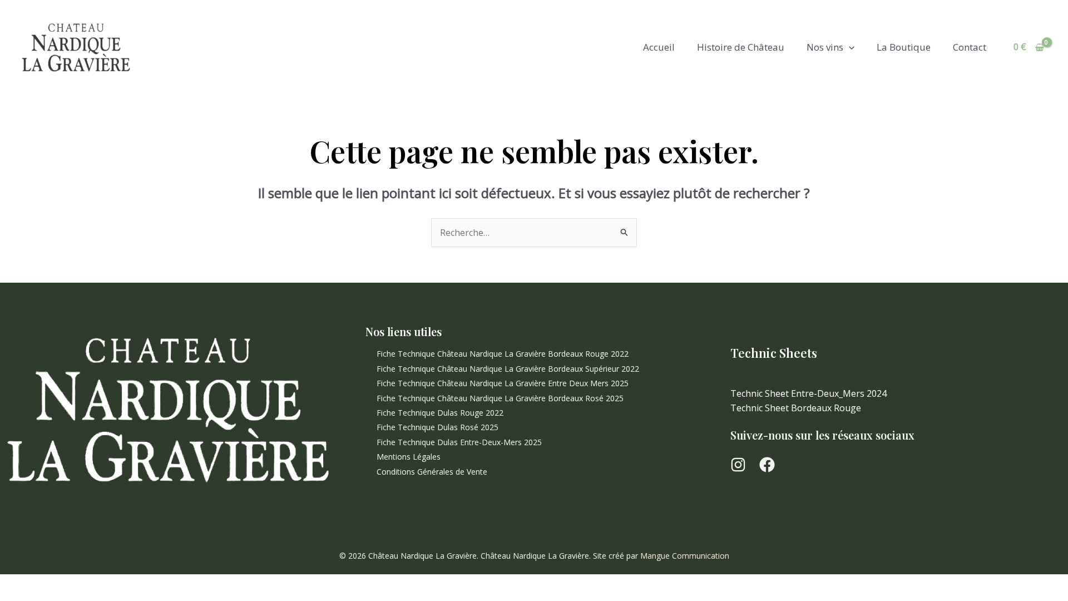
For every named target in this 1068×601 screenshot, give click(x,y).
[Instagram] (738, 464)
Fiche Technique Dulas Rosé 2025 (437, 427)
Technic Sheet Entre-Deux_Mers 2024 (808, 393)
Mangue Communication (684, 555)
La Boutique (904, 47)
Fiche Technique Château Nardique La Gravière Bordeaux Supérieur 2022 (508, 368)
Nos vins (825, 47)
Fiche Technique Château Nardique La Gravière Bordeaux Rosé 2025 (500, 398)
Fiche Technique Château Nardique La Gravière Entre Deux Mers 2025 (503, 383)
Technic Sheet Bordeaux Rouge (795, 408)
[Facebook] (767, 464)
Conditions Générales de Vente (432, 471)
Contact (969, 47)
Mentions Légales (409, 456)
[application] (848, 47)
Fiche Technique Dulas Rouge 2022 (440, 412)
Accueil (659, 47)
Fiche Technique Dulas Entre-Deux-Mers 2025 (459, 442)
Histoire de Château (740, 47)
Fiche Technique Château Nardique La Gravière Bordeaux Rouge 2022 (503, 353)
